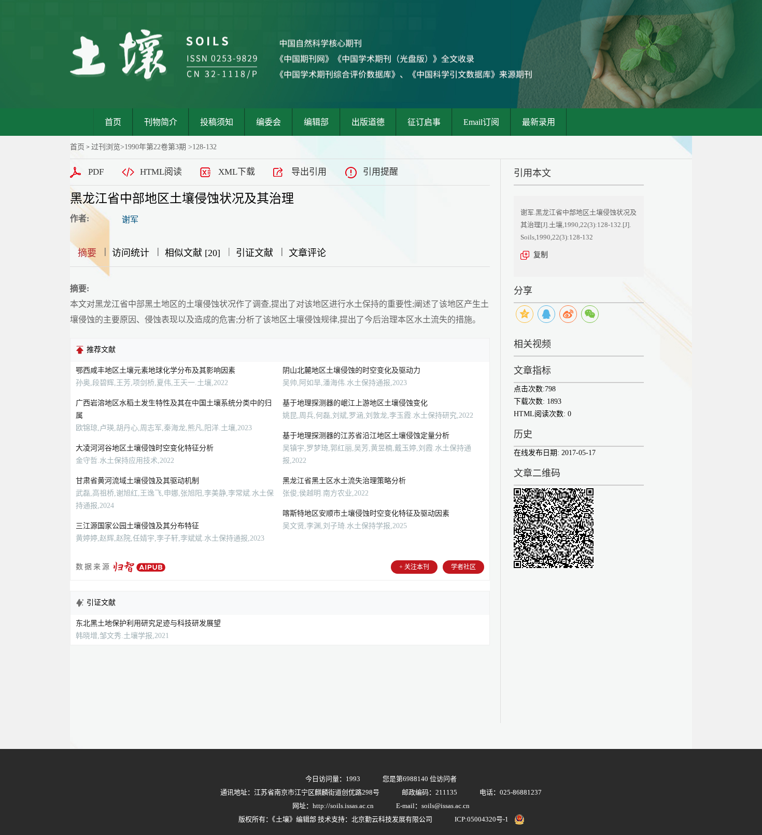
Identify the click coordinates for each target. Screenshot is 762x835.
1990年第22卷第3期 (155, 147)
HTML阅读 (161, 172)
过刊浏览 (105, 147)
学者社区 (463, 567)
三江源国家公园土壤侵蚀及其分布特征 (137, 526)
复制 (540, 255)
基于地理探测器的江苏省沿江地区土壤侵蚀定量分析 (366, 436)
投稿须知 (216, 122)
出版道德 (368, 122)
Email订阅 (481, 122)
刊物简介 (160, 122)
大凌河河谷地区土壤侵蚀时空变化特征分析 (145, 448)
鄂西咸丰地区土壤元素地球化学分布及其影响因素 (155, 370)
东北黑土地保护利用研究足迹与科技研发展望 (148, 623)
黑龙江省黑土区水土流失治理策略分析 (344, 481)
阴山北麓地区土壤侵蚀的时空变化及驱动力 (351, 370)
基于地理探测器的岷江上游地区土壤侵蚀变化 (355, 403)
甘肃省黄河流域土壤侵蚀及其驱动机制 (137, 481)
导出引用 (309, 172)
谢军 (130, 219)
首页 (113, 122)
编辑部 (316, 122)
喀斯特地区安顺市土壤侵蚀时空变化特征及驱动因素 (366, 513)
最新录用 (538, 122)
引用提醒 (380, 172)
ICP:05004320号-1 (482, 819)
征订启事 (424, 122)
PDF (96, 172)
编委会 (268, 122)
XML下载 (236, 172)
